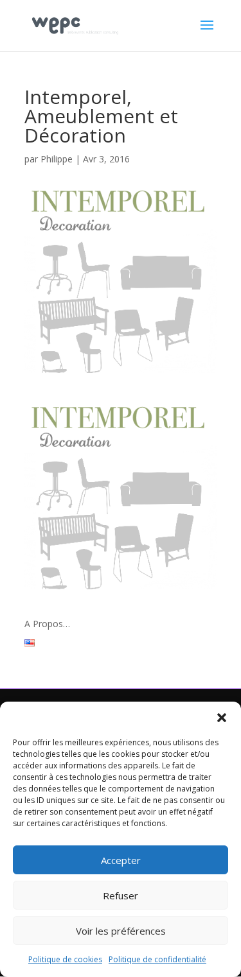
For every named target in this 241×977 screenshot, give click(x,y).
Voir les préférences (121, 930)
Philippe (56, 159)
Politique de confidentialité (157, 959)
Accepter (121, 860)
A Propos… (47, 624)
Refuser (120, 895)
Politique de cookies (65, 959)
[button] (221, 717)
